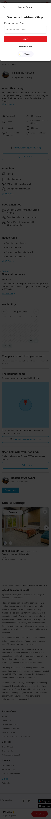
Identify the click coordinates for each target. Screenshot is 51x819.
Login (25, 39)
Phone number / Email (14, 23)
